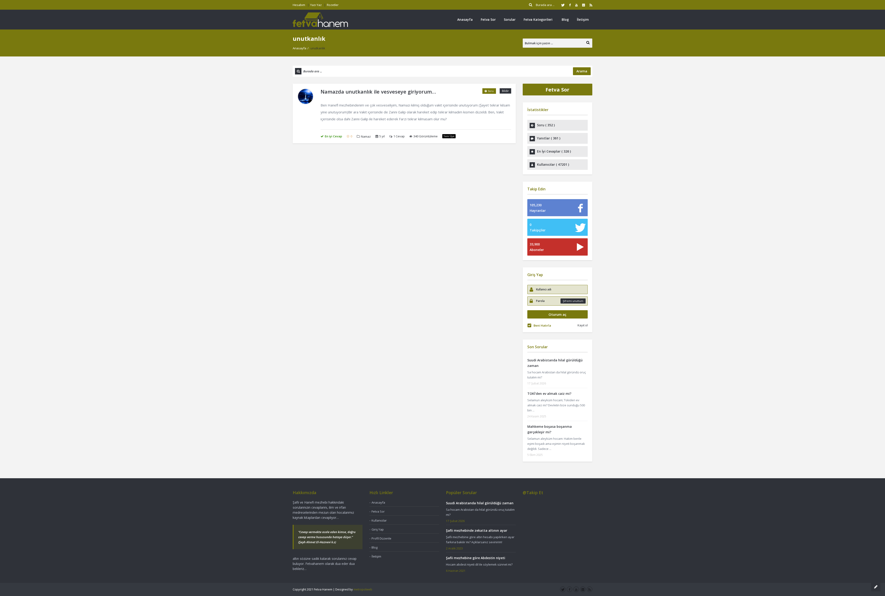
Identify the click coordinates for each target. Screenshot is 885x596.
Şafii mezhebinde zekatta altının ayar (476, 530)
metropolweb (363, 589)
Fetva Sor (488, 19)
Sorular (510, 19)
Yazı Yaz (316, 5)
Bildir (505, 91)
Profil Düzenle (381, 538)
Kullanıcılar (379, 520)
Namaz (366, 136)
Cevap (399, 136)
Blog (565, 19)
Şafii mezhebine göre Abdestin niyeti (475, 558)
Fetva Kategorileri (538, 19)
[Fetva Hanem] (320, 19)
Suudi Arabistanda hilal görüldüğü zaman (479, 503)
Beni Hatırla (542, 325)
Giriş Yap (378, 529)
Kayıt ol (583, 325)
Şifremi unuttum (573, 301)
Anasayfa (465, 19)
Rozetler (333, 5)
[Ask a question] (875, 586)
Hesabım (299, 5)
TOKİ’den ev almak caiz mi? (549, 393)
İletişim (583, 19)
